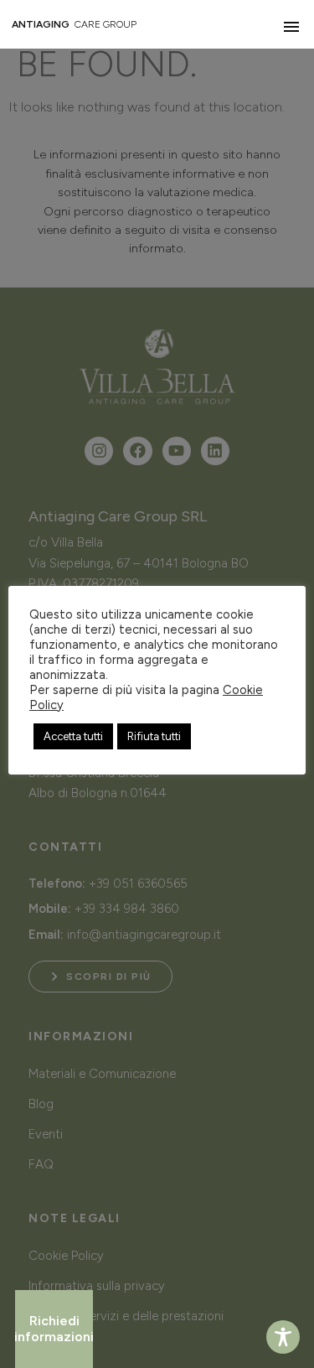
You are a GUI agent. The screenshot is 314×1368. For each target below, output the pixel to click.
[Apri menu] (291, 27)
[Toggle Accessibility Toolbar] (283, 1337)
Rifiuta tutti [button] (154, 736)
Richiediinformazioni (54, 1329)
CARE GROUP (74, 24)
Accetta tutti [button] (73, 736)
